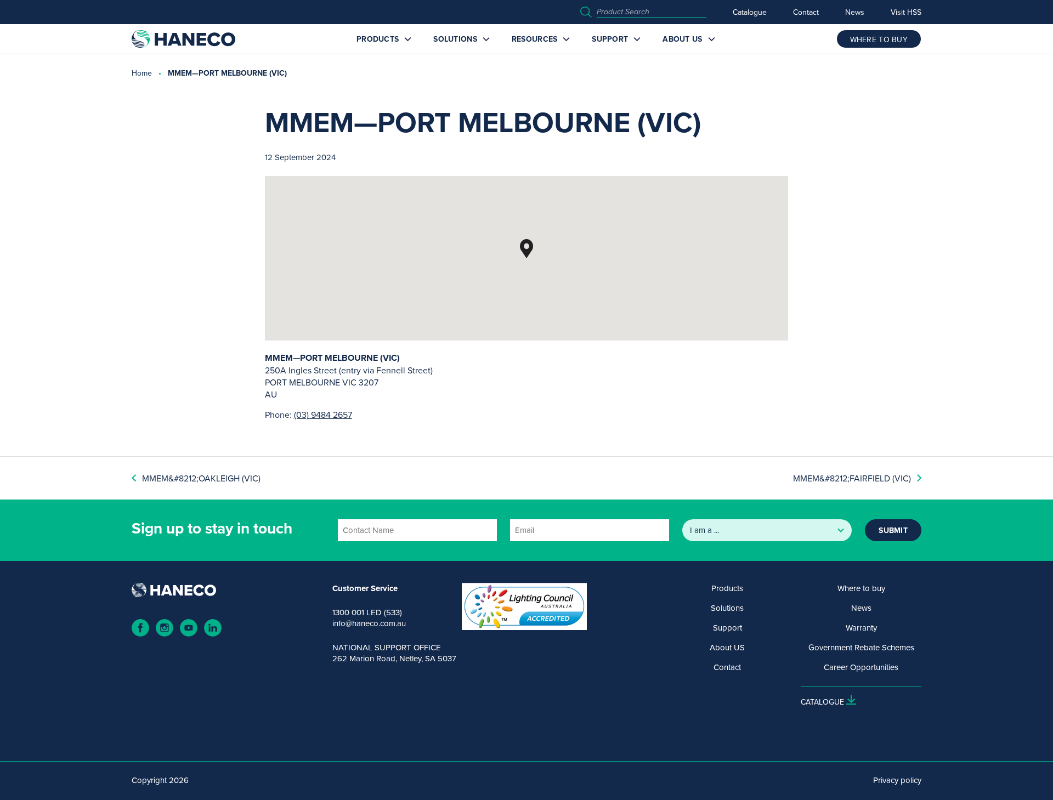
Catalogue (750, 12)
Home (142, 72)
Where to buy (861, 588)
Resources (535, 38)
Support (610, 38)
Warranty (861, 627)
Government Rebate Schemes (861, 647)
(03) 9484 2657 (323, 414)
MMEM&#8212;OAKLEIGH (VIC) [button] (201, 478)
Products (377, 38)
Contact (806, 12)
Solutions (455, 38)
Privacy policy (897, 780)
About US (682, 38)
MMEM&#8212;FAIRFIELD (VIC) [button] (852, 478)
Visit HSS (906, 12)
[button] (526, 248)
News (854, 12)
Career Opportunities (861, 667)
